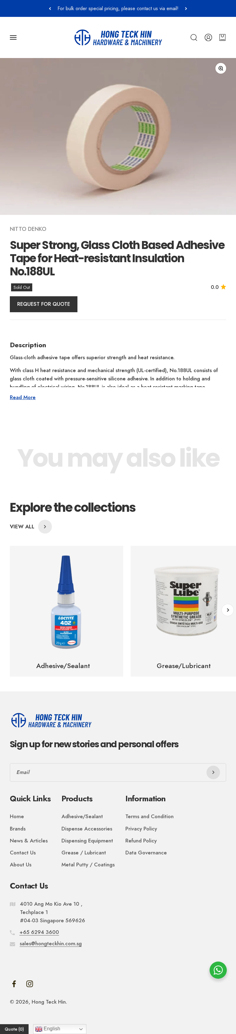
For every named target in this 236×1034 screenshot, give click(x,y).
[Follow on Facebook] (14, 984)
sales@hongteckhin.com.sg (51, 943)
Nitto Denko (28, 229)
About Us (20, 864)
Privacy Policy (141, 828)
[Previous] (50, 8)
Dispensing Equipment (87, 840)
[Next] (186, 8)
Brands (18, 828)
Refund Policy (141, 840)
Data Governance (146, 852)
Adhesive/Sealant (82, 816)
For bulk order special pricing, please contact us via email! (118, 8)
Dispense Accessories (86, 828)
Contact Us (23, 852)
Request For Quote (43, 304)
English (51, 1028)
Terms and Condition (149, 816)
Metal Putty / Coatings (88, 864)
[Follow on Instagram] (30, 984)
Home (17, 816)
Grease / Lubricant (83, 852)
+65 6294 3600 (39, 932)
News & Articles (29, 840)
